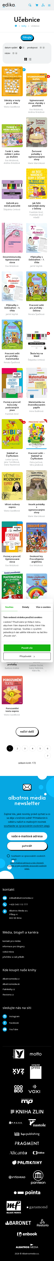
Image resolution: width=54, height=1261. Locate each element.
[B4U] (27, 1134)
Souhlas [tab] (9, 607)
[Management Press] (27, 1101)
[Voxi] (34, 1089)
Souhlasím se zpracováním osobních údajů (28, 857)
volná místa (8, 951)
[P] (12, 81)
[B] (36, 81)
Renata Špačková (36, 314)
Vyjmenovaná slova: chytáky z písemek (36, 103)
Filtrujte (27, 37)
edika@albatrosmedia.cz (21, 897)
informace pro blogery (14, 946)
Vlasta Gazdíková (12, 106)
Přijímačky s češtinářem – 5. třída (12, 308)
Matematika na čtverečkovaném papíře (36, 405)
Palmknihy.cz (9, 989)
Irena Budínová (36, 411)
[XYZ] (18, 1071)
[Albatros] (18, 1053)
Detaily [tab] (25, 607)
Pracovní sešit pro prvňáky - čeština (36, 308)
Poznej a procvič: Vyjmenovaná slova (12, 559)
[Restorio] (42, 1222)
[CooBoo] (18, 1089)
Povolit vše (27, 648)
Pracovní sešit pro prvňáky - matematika (12, 356)
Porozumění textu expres (12, 709)
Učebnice (35, 26)
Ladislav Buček (36, 665)
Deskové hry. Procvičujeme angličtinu (37, 559)
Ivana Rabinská (36, 668)
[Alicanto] (18, 1152)
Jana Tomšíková (11, 462)
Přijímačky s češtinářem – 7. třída (36, 260)
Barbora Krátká (12, 668)
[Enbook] (27, 1234)
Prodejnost (32, 47)
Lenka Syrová (11, 459)
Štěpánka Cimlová (11, 209)
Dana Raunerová (12, 464)
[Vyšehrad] (17, 1177)
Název (7, 53)
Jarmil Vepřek (36, 266)
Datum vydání (11, 47)
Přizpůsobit (25, 656)
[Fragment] (27, 1143)
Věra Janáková (36, 464)
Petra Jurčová (36, 462)
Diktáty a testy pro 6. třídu (12, 101)
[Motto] (35, 1053)
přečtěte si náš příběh (13, 956)
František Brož (36, 212)
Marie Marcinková (36, 163)
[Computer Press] (35, 1071)
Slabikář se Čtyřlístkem (12, 454)
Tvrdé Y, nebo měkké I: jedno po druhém (12, 154)
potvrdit (27, 845)
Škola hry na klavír (36, 355)
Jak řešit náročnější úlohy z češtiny (36, 206)
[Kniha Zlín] (27, 1111)
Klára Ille (36, 670)
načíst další (27, 731)
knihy (24, 26)
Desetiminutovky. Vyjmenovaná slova (12, 260)
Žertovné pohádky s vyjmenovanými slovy (36, 155)
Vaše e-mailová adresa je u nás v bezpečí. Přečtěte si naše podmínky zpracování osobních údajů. (27, 866)
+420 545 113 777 (18, 904)
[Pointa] (27, 1192)
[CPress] (15, 1122)
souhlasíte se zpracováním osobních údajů (27, 825)
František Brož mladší (36, 216)
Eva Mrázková (35, 109)
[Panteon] (38, 1177)
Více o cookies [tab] (43, 607)
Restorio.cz (8, 994)
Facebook (14, 1022)
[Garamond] (37, 1207)
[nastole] (37, 1122)
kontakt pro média (12, 941)
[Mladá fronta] (14, 1207)
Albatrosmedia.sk (11, 984)
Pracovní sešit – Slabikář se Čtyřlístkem (36, 456)
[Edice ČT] (38, 1152)
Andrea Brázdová (36, 112)
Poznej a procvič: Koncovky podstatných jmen (12, 406)
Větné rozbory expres (12, 505)
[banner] (9, 5)
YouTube (13, 1029)
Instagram (14, 1016)
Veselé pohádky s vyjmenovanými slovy (36, 508)
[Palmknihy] (27, 1162)
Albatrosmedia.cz (11, 978)
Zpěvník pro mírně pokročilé (12, 204)
